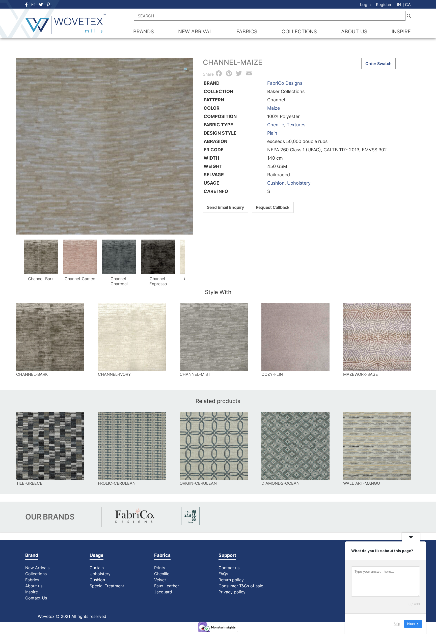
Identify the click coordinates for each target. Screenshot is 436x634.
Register (384, 4)
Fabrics (32, 579)
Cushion (276, 183)
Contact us (229, 567)
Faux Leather (167, 585)
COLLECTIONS (299, 31)
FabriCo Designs (284, 83)
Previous (17, 258)
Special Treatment (107, 585)
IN (399, 4)
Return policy (231, 579)
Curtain (97, 567)
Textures (296, 124)
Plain (272, 133)
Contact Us (36, 597)
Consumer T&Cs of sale (241, 585)
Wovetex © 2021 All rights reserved (72, 616)
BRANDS (143, 31)
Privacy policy (232, 591)
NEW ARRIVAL (195, 31)
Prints (159, 567)
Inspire (31, 591)
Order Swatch (378, 63)
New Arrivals (37, 567)
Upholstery (299, 183)
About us (33, 585)
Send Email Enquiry (225, 207)
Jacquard (163, 591)
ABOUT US (354, 31)
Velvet (160, 579)
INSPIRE (401, 31)
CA (408, 4)
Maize (273, 108)
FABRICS (246, 31)
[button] (186, 69)
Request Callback (272, 207)
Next (191, 258)
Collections (36, 573)
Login (365, 4)
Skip (397, 624)
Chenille (275, 124)
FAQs (223, 573)
